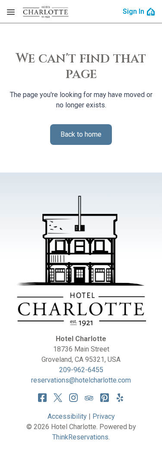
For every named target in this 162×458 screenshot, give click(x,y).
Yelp (120, 397)
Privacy (103, 416)
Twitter (58, 397)
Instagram (73, 397)
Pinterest (104, 397)
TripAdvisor (89, 397)
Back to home (81, 134)
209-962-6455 (81, 370)
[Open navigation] (11, 11)
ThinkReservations (80, 437)
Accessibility (67, 416)
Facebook (42, 397)
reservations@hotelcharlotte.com (81, 380)
